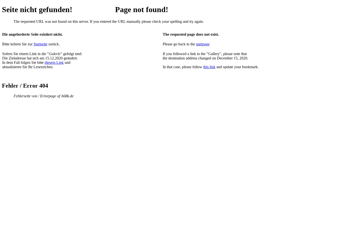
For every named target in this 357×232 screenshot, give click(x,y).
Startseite (40, 44)
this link (209, 67)
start (199, 44)
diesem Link (54, 62)
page (206, 44)
